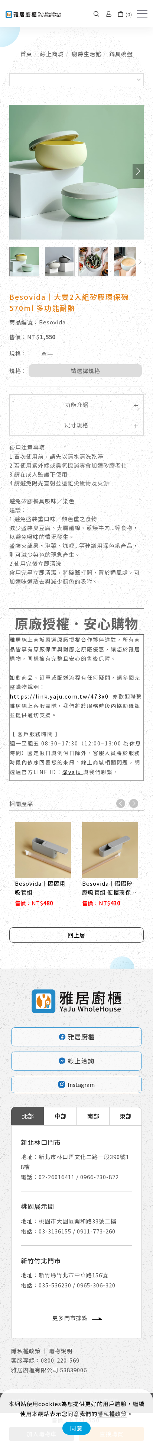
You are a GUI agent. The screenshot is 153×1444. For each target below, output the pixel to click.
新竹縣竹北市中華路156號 (73, 1275)
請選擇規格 (85, 371)
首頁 (26, 54)
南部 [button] (93, 1115)
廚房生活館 (86, 54)
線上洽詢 (81, 1060)
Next (133, 803)
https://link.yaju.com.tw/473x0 (59, 696)
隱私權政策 (112, 1414)
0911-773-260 (96, 1231)
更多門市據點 (70, 1318)
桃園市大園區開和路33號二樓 (78, 1221)
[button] (96, 13)
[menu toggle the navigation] (142, 14)
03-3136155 (55, 1231)
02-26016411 (57, 1177)
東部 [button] (125, 1115)
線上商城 (52, 54)
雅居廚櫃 (76, 1036)
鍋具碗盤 (121, 54)
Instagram (81, 1084)
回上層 (76, 935)
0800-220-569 (60, 1360)
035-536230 (55, 1285)
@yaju (72, 772)
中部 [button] (60, 1115)
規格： (18, 353)
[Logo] (33, 13)
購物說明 (60, 1351)
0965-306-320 (96, 1285)
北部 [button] (28, 1115)
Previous (120, 803)
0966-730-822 (99, 1177)
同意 (76, 1428)
